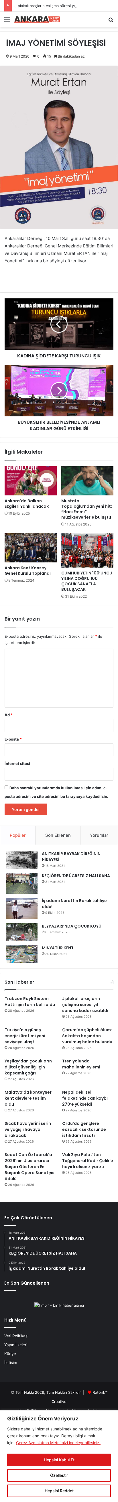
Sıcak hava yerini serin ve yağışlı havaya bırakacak (28, 1129)
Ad (9, 714)
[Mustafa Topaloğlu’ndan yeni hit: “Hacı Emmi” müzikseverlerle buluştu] (87, 480)
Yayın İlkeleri (15, 1344)
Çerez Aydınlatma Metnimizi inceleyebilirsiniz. (58, 1442)
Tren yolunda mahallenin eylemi (81, 1064)
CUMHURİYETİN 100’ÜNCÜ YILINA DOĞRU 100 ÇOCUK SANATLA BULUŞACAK (86, 581)
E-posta (13, 739)
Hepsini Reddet (59, 1490)
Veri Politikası (16, 1336)
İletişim (10, 1362)
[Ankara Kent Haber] (37, 19)
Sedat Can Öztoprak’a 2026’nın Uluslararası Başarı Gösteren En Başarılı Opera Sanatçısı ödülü (30, 1167)
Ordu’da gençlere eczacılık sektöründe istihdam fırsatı (84, 1129)
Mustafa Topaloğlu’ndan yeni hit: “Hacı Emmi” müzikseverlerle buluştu (86, 509)
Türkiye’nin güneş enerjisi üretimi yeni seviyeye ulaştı (25, 1036)
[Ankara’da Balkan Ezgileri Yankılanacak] (31, 481)
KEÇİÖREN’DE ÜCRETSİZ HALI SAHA (76, 876)
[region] (59, 1456)
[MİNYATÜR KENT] (22, 954)
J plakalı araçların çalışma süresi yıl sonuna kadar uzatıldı (65, 5)
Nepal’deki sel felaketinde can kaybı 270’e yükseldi (85, 1098)
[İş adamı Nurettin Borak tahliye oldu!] (22, 908)
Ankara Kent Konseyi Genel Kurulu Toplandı (28, 570)
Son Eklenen (58, 835)
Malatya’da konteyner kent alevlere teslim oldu (28, 1098)
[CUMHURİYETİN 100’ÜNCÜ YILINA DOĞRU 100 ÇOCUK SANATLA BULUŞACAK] (87, 550)
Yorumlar (99, 835)
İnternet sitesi (17, 763)
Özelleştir (59, 1475)
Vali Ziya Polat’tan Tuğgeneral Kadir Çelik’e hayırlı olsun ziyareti (87, 1161)
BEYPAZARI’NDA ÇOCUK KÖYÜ (71, 926)
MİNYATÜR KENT (58, 948)
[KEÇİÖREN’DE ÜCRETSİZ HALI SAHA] (22, 883)
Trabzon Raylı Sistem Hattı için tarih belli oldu (30, 1001)
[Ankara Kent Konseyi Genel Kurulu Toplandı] (31, 547)
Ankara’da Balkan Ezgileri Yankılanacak (27, 503)
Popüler (18, 835)
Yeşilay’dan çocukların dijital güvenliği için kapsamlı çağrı (28, 1067)
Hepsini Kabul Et (59, 1459)
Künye (10, 1353)
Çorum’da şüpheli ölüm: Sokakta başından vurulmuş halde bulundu (87, 1036)
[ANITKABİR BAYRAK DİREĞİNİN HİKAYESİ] (22, 860)
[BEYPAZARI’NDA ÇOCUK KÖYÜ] (22, 932)
